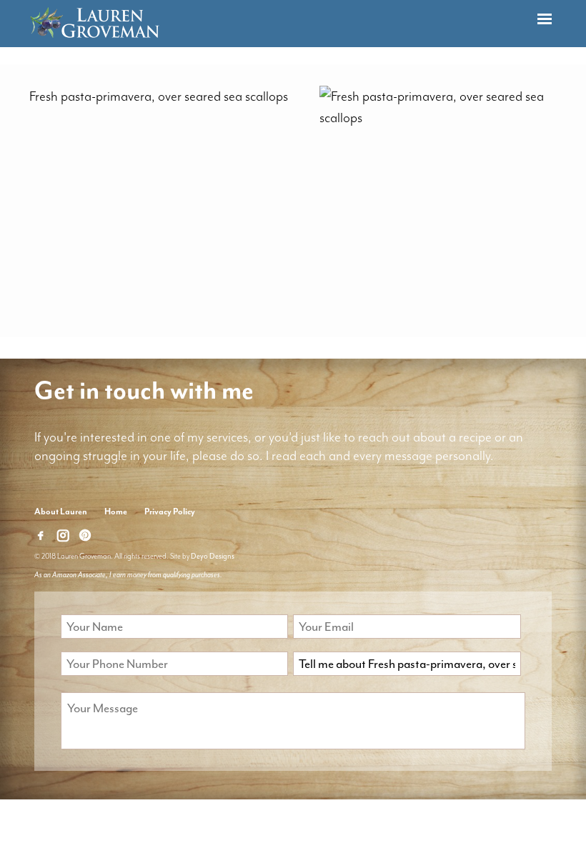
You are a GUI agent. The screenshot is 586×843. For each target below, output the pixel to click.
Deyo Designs (212, 556)
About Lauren (60, 511)
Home (115, 511)
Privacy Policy (169, 511)
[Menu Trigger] (544, 19)
